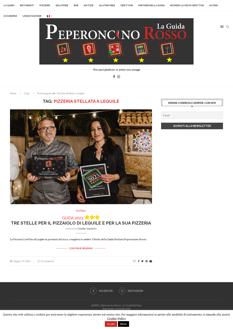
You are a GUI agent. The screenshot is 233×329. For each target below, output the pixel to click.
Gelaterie (62, 5)
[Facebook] (114, 77)
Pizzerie (45, 5)
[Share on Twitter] (142, 261)
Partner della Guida (151, 5)
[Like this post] (134, 261)
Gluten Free (107, 5)
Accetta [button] (111, 324)
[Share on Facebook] (138, 261)
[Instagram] (118, 77)
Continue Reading (81, 248)
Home (13, 93)
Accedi (213, 5)
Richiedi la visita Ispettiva (187, 5)
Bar (76, 5)
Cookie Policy (116, 318)
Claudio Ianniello (87, 228)
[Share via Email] (150, 261)
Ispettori (127, 5)
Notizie (89, 5)
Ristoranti (27, 5)
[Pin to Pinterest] (146, 261)
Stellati (81, 210)
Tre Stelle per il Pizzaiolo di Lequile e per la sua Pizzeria (81, 221)
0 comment (47, 261)
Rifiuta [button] (123, 324)
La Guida (9, 5)
